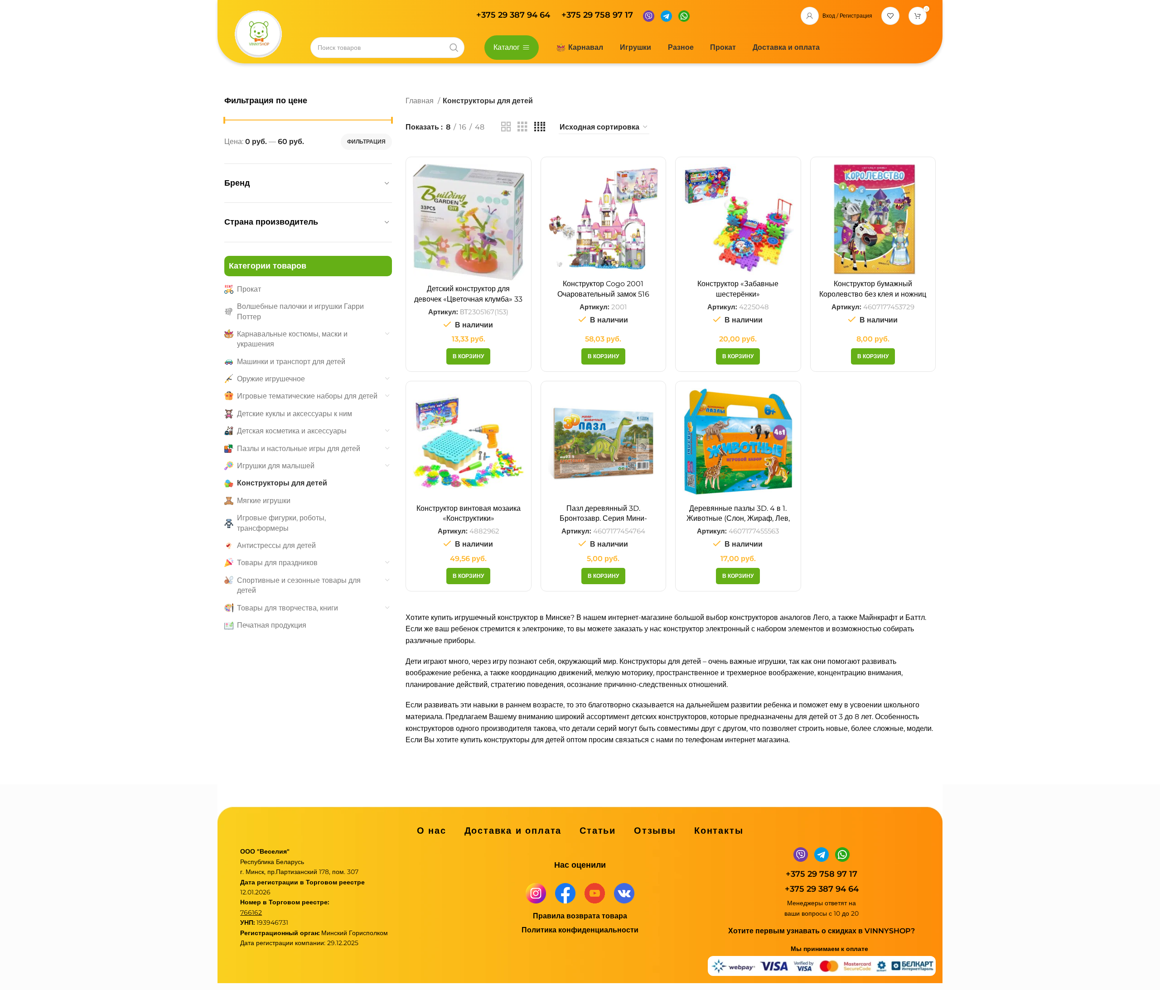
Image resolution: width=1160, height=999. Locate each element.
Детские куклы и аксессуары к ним (294, 413)
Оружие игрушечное (271, 379)
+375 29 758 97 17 (597, 15)
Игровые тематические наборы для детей (307, 396)
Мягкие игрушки (263, 500)
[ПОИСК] (454, 47)
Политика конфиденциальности (580, 930)
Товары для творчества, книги (287, 608)
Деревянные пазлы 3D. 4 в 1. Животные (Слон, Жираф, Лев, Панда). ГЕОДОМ (738, 518)
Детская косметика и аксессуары (292, 431)
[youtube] (594, 893)
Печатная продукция (271, 625)
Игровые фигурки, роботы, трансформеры (281, 523)
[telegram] (666, 15)
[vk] (624, 893)
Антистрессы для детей (276, 545)
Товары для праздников (277, 562)
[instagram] (535, 893)
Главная (420, 100)
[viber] (648, 15)
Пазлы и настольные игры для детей (298, 448)
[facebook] (565, 893)
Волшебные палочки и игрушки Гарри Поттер (300, 311)
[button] (468, 356)
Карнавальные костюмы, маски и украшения (292, 339)
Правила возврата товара (580, 916)
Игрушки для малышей (275, 465)
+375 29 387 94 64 (514, 15)
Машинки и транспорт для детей (291, 361)
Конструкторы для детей (282, 483)
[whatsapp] (684, 15)
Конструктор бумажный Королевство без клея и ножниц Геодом (872, 293)
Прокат (249, 289)
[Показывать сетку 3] (522, 127)
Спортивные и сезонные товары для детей (299, 585)
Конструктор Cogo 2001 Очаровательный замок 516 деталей (603, 293)
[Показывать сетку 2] (506, 127)
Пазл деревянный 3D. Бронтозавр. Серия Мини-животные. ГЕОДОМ (603, 518)
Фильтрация (366, 141)
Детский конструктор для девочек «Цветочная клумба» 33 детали (468, 298)
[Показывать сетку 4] (539, 127)
